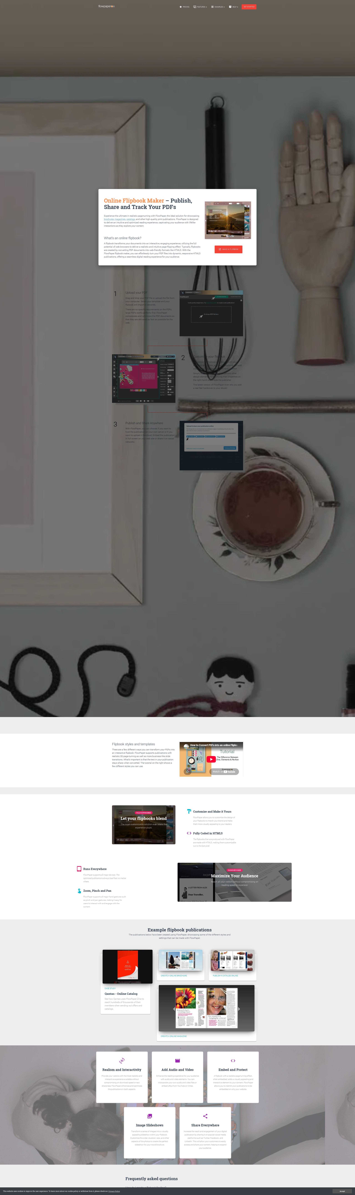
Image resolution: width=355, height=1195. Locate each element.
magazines (120, 219)
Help (233, 6)
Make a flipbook (229, 249)
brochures (109, 219)
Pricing (184, 6)
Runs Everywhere (234, 870)
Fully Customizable (143, 813)
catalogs (130, 219)
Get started (249, 7)
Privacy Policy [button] (114, 1191)
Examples (217, 6)
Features (199, 6)
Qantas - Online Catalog (121, 994)
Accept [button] (342, 1191)
